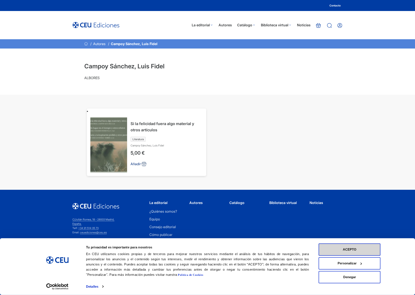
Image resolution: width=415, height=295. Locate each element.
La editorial (201, 25)
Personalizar (347, 263)
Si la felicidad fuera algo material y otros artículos (162, 126)
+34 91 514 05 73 (88, 228)
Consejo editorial (162, 227)
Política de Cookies (190, 274)
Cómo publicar (160, 234)
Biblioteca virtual (274, 25)
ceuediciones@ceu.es (93, 232)
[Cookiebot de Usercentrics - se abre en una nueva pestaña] (57, 286)
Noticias (304, 25)
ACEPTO (349, 249)
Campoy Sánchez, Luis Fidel (147, 145)
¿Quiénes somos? (163, 211)
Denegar (349, 277)
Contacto (335, 5)
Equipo (154, 219)
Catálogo (244, 25)
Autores (225, 25)
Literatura (138, 139)
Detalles (92, 286)
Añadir (136, 164)
